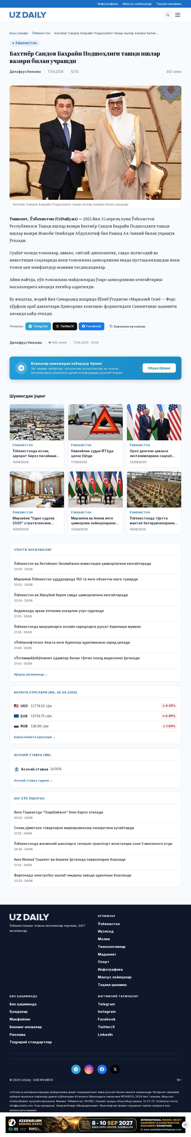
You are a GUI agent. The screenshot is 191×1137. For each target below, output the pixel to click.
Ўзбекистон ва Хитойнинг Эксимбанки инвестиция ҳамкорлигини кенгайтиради (82, 563)
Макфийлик (20, 1019)
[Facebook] (102, 1069)
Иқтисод (106, 931)
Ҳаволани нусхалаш (129, 326)
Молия (104, 939)
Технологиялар (112, 946)
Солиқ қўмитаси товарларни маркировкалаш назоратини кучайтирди (74, 828)
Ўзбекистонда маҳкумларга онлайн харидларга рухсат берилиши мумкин (77, 627)
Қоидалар (19, 1011)
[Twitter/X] (115, 1069)
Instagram (107, 1011)
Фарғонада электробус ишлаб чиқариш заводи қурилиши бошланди (72, 875)
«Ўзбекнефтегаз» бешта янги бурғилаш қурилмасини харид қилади (72, 642)
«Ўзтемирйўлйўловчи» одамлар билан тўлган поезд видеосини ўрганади (77, 658)
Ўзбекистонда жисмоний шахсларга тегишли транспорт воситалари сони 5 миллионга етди (93, 844)
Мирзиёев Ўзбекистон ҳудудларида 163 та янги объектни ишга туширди (76, 579)
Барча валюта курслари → (34, 737)
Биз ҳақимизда (23, 1004)
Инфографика (108, 4)
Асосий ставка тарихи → (33, 780)
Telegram (40, 326)
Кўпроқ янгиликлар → (31, 674)
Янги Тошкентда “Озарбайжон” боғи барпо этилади (58, 812)
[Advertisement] (95, 1125)
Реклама (17, 1034)
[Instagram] (89, 1069)
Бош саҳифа (19, 33)
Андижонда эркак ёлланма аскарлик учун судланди (59, 611)
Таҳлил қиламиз (168, 4)
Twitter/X (67, 326)
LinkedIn (105, 1034)
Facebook (93, 326)
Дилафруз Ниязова (25, 72)
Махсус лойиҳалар (137, 4)
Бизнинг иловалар (26, 1027)
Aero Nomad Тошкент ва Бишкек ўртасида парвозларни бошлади (70, 859)
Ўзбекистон (41, 33)
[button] (168, 15)
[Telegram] (76, 1069)
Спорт (103, 962)
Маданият (107, 954)
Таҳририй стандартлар (31, 1042)
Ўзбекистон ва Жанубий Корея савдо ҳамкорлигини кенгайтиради (71, 595)
